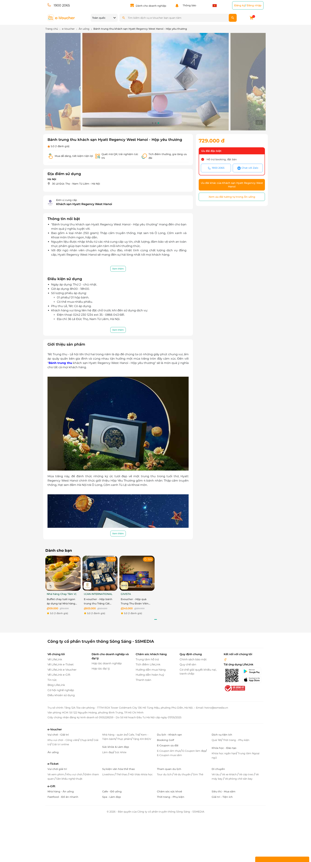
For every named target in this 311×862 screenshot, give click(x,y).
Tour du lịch (164, 774)
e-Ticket (53, 763)
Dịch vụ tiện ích (222, 734)
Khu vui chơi (74, 774)
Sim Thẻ (198, 774)
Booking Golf (165, 740)
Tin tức (52, 680)
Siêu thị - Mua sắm (223, 791)
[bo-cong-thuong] (234, 688)
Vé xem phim (56, 774)
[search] (233, 18)
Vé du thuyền (182, 774)
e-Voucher (55, 729)
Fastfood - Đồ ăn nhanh (63, 797)
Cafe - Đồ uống (112, 791)
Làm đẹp (107, 752)
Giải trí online (60, 744)
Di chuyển (218, 769)
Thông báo (188, 5)
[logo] (61, 17)
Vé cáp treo (246, 774)
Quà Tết (216, 740)
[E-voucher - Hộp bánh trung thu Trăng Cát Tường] (100, 573)
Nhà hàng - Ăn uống (61, 791)
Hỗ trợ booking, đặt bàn (222, 159)
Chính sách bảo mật (193, 659)
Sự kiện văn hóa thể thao (118, 769)
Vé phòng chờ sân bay (239, 778)
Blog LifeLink (56, 685)
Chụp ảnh (86, 740)
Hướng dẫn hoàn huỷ (150, 674)
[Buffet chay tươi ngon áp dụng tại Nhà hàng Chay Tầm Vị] (63, 573)
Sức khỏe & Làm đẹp (115, 746)
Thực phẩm (124, 739)
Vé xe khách (229, 774)
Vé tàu (216, 774)
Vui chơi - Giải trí (58, 734)
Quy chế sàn (188, 664)
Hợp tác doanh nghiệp (107, 663)
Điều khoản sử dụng (61, 695)
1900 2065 (62, 5)
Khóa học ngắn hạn (224, 753)
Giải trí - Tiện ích (222, 797)
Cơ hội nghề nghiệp (61, 690)
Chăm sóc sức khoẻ (169, 791)
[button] (152, 123)
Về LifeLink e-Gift (59, 674)
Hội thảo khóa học (141, 774)
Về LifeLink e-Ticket (61, 664)
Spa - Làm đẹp (111, 797)
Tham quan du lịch (169, 769)
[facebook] (225, 659)
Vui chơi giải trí (57, 769)
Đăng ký (239, 5)
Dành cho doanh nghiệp (151, 5)
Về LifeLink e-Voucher (62, 669)
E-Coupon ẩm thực (169, 750)
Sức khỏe (120, 752)
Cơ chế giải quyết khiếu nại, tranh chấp (198, 671)
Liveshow (108, 774)
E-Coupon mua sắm (169, 755)
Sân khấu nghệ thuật (69, 778)
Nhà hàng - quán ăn (114, 734)
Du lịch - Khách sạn (169, 734)
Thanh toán (143, 680)
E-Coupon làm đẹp (194, 750)
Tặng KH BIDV (142, 739)
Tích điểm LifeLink (148, 664)
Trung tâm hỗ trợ (147, 659)
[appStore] (252, 679)
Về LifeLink (55, 659)
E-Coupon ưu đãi (167, 745)
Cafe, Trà (134, 734)
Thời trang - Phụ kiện (236, 740)
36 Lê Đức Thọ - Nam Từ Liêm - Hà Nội (76, 183)
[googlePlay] (252, 671)
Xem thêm (118, 268)
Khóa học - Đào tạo (224, 748)
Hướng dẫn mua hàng (151, 669)
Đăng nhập (254, 5)
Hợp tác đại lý (101, 668)
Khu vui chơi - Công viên (63, 740)
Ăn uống (53, 752)
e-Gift (51, 786)
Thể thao (122, 774)
